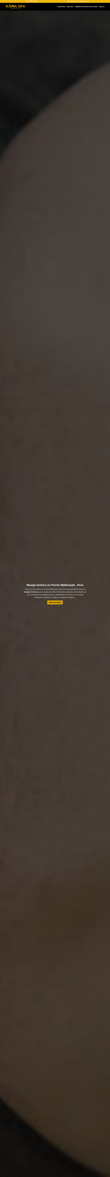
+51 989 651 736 (32, 1)
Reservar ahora (55, 602)
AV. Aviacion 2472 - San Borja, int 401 (79, 1)
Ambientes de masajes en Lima (86, 6)
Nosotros (61, 6)
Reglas (102, 6)
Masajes (70, 6)
